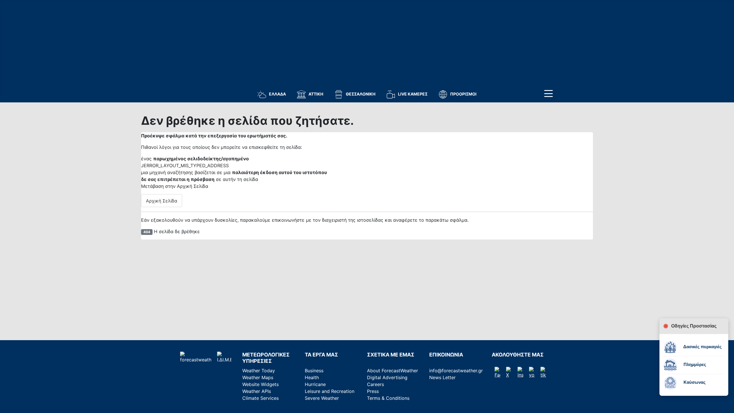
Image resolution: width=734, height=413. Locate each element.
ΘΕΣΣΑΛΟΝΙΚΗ (360, 93)
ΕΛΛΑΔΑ (277, 93)
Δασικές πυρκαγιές (702, 346)
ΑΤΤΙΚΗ (316, 93)
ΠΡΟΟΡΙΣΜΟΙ (463, 93)
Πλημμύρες (694, 364)
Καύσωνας (694, 382)
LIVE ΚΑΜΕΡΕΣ (412, 93)
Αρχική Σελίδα (161, 201)
